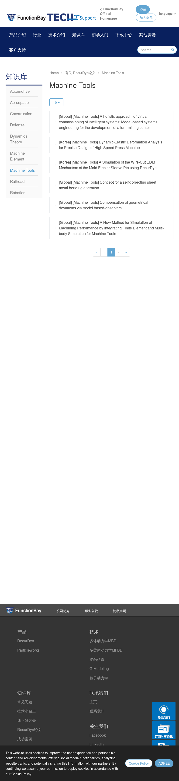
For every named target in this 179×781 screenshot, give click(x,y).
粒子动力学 (99, 678)
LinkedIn (97, 744)
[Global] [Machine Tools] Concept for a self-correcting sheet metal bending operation (107, 184)
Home (54, 72)
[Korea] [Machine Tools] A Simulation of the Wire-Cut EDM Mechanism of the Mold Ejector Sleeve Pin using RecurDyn (108, 164)
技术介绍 (56, 34)
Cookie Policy (139, 763)
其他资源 (147, 34)
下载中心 (123, 34)
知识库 (78, 34)
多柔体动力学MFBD (106, 650)
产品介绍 (17, 34)
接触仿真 (97, 659)
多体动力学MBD (103, 640)
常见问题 (24, 701)
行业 (37, 34)
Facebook (98, 735)
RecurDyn (25, 640)
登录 (143, 9)
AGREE (164, 763)
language (166, 13)
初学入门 (100, 34)
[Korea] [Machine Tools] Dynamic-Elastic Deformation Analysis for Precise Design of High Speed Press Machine (110, 144)
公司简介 (63, 610)
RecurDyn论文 (29, 729)
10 (55, 102)
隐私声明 (119, 610)
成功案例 (24, 739)
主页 (93, 701)
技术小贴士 (26, 711)
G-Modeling (99, 668)
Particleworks (28, 650)
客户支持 (17, 49)
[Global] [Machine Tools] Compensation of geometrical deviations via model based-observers (103, 205)
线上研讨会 (26, 720)
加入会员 (146, 17)
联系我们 (97, 711)
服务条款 (91, 610)
